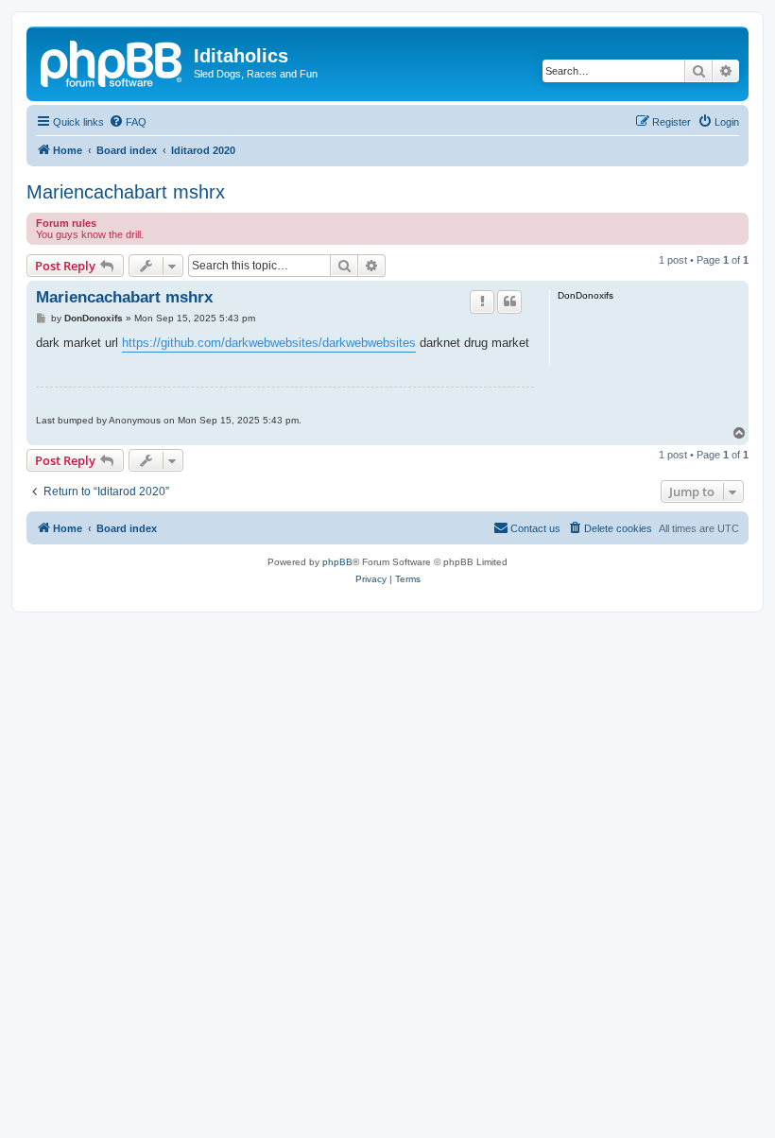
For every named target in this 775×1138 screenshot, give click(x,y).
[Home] (112, 61)
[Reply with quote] (509, 301)
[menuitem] (127, 122)
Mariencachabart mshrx (125, 191)
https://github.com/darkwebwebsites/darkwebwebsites (269, 343)
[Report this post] (482, 301)
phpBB (337, 562)
